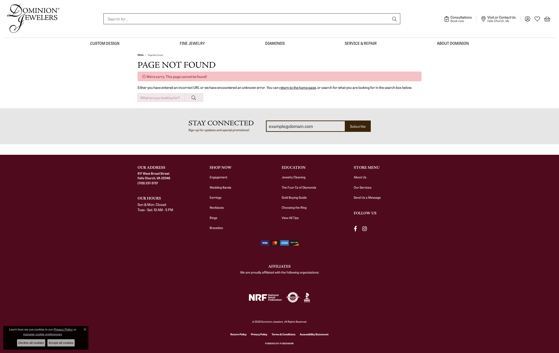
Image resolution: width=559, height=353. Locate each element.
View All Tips (290, 217)
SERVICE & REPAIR (361, 43)
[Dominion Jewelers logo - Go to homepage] (33, 19)
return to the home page (297, 87)
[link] (460, 18)
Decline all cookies (31, 342)
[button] (527, 18)
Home (140, 54)
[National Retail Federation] (265, 297)
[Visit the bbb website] (307, 297)
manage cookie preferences (42, 334)
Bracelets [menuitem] (216, 228)
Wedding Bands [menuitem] (220, 187)
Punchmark (287, 343)
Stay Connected (221, 123)
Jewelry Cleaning (293, 177)
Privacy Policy (259, 334)
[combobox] (247, 19)
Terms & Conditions (283, 334)
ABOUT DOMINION (453, 43)
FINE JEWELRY (192, 43)
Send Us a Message (367, 197)
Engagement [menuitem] (218, 177)
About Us (360, 177)
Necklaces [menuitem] (217, 207)
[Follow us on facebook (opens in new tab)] (355, 228)
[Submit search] (395, 19)
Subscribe (358, 126)
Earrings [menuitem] (215, 197)
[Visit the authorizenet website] (293, 297)
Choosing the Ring (294, 207)
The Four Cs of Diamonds (299, 187)
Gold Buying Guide (294, 197)
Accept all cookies (61, 342)
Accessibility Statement (314, 334)
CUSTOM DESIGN (104, 43)
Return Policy (238, 334)
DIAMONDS (275, 43)
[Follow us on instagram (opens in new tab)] (364, 228)
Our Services (362, 187)
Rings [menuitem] (213, 217)
